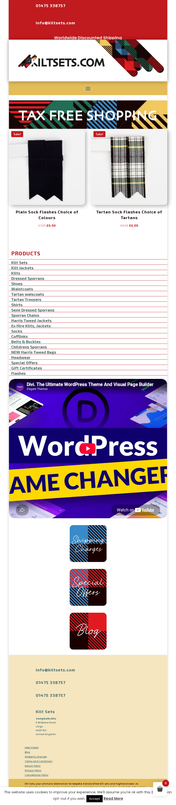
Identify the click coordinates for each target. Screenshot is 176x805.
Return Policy (33, 766)
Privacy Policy (33, 770)
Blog (27, 752)
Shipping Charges (36, 756)
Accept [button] (94, 799)
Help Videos (31, 747)
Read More (113, 798)
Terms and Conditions (38, 761)
